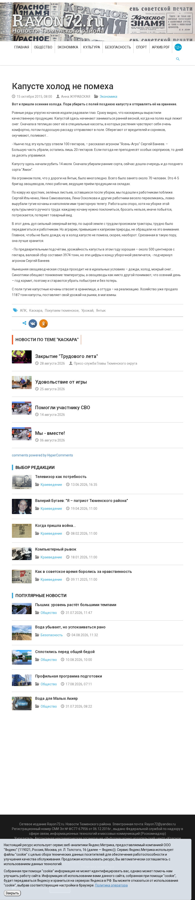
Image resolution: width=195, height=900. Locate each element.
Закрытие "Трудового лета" (66, 356)
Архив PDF (161, 47)
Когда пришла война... (55, 525)
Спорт (141, 47)
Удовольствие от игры (61, 382)
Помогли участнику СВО (62, 407)
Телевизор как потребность (61, 476)
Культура (91, 47)
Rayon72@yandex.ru (160, 824)
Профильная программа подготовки (68, 676)
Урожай (87, 310)
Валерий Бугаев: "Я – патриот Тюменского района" (81, 500)
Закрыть (12, 893)
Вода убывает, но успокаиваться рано (70, 627)
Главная (21, 47)
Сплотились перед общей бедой (65, 651)
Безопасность (118, 47)
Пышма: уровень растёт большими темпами (75, 605)
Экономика (67, 47)
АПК (23, 310)
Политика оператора (111, 885)
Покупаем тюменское (62, 310)
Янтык (101, 310)
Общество (43, 47)
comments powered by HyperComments (42, 455)
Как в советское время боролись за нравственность (83, 571)
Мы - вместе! (50, 433)
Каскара (35, 310)
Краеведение (51, 485)
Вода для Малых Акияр (56, 698)
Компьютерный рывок (55, 549)
